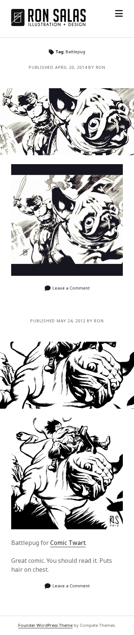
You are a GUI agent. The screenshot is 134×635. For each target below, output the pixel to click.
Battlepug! (67, 375)
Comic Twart (68, 543)
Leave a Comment (71, 288)
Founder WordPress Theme (45, 625)
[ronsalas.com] (48, 24)
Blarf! (67, 121)
